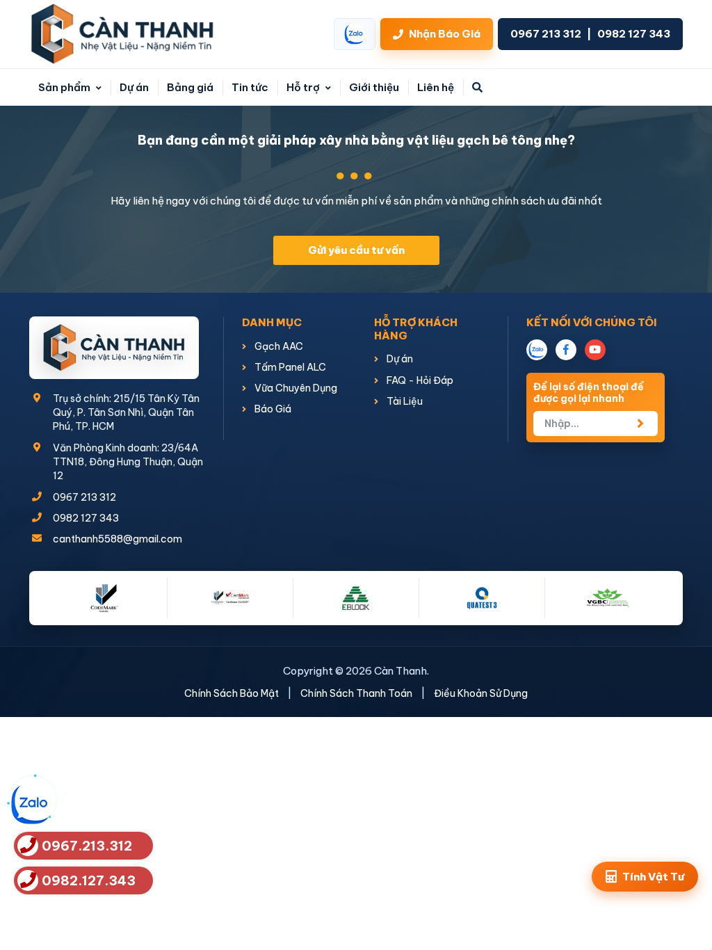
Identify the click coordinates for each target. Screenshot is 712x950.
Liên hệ (435, 87)
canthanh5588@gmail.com (117, 539)
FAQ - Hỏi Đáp (419, 380)
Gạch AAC (277, 346)
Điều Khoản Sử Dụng (481, 693)
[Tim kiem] (477, 87)
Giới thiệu (374, 87)
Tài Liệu (404, 401)
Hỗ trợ (304, 87)
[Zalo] (536, 349)
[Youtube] (595, 349)
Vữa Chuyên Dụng (294, 388)
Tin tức (250, 87)
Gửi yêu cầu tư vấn (356, 250)
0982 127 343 (633, 33)
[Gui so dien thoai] (640, 423)
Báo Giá (271, 409)
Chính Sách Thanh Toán (356, 693)
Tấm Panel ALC (289, 367)
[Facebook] (566, 349)
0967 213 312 (545, 33)
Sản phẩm (65, 87)
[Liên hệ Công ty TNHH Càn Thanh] (122, 34)
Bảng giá (190, 87)
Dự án (134, 87)
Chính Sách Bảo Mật (231, 693)
